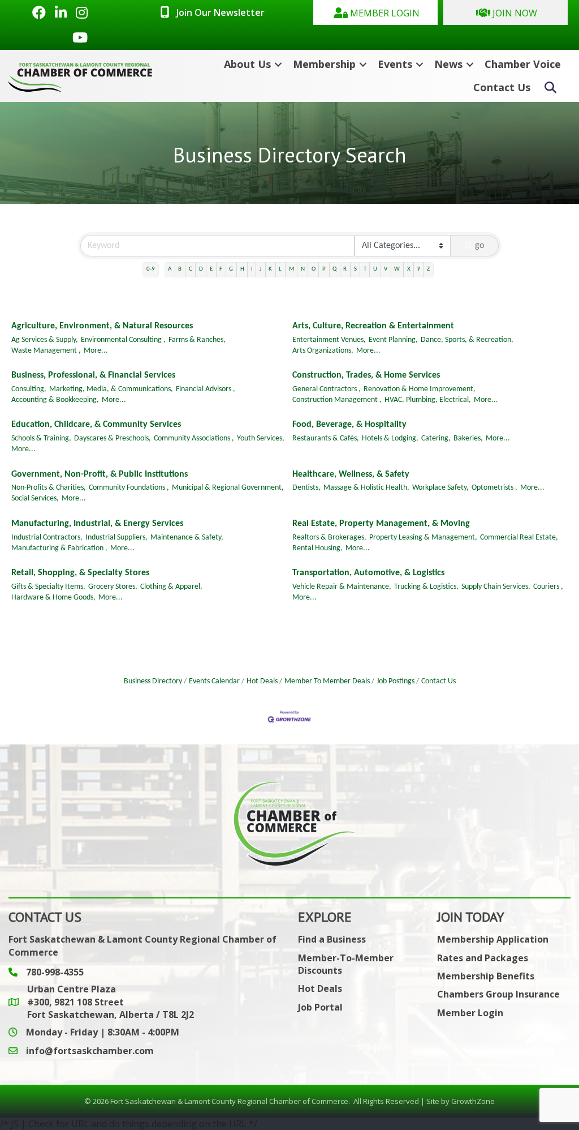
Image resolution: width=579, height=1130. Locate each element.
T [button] (365, 269)
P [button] (324, 269)
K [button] (270, 269)
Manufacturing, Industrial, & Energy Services (97, 523)
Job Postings (395, 681)
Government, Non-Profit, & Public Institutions (99, 474)
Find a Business (332, 939)
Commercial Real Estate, (519, 537)
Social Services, (35, 498)
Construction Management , (337, 400)
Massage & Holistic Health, (366, 487)
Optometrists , (494, 487)
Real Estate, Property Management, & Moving (381, 523)
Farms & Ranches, (197, 340)
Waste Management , (46, 350)
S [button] (355, 269)
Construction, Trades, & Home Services (366, 375)
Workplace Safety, (440, 487)
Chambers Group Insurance (498, 994)
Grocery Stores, (112, 586)
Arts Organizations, (322, 350)
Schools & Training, (41, 438)
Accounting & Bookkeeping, (55, 400)
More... (96, 350)
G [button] (231, 269)
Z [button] (428, 269)
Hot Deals (262, 681)
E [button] (211, 269)
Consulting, (28, 389)
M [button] (291, 269)
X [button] (409, 269)
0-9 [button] (150, 269)
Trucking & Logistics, (426, 586)
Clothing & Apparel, (171, 586)
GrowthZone (473, 1101)
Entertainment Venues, (329, 340)
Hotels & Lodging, (390, 438)
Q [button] (334, 269)
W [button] (397, 269)
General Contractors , (326, 389)
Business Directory (153, 681)
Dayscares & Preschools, (112, 438)
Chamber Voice (523, 64)
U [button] (375, 269)
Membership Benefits (485, 976)
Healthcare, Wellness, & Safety (350, 474)
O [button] (314, 269)
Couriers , (548, 586)
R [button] (345, 269)
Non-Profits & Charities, (48, 487)
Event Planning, (393, 340)
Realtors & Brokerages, (329, 537)
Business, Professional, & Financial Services (93, 375)
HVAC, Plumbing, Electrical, (427, 400)
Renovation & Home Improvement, (420, 389)
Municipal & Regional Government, (228, 487)
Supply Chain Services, (495, 586)
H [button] (242, 269)
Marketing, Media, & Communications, (111, 389)
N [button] (303, 269)
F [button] (220, 269)
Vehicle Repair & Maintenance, (341, 586)
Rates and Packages (482, 958)
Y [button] (418, 269)
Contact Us (501, 87)
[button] (375, 12)
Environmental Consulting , (123, 340)
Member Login (470, 1013)
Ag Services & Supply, (44, 340)
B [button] (180, 269)
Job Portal (320, 1007)
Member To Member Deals (327, 681)
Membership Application (492, 939)
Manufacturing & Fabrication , (59, 548)
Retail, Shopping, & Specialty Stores (80, 572)
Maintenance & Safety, (186, 537)
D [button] (201, 269)
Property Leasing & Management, (423, 537)
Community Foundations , (129, 487)
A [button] (169, 269)
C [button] (190, 269)
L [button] (280, 269)
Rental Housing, (317, 548)
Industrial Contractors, (47, 537)
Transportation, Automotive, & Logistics (368, 572)
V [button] (385, 269)
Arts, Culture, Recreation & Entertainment (373, 326)
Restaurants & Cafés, (325, 438)
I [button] (252, 269)
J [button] (261, 269)
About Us (247, 64)
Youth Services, (260, 438)
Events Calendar (214, 681)
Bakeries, (468, 438)
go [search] (479, 245)
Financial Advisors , (205, 389)
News (448, 64)
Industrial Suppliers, (116, 537)
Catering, (436, 438)
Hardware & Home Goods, (53, 597)
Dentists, (306, 487)
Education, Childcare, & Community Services (96, 424)
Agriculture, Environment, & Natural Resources (102, 326)
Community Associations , (194, 438)
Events (395, 64)
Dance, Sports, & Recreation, (467, 340)
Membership (324, 64)
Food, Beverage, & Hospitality (349, 424)
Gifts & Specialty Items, (48, 586)
